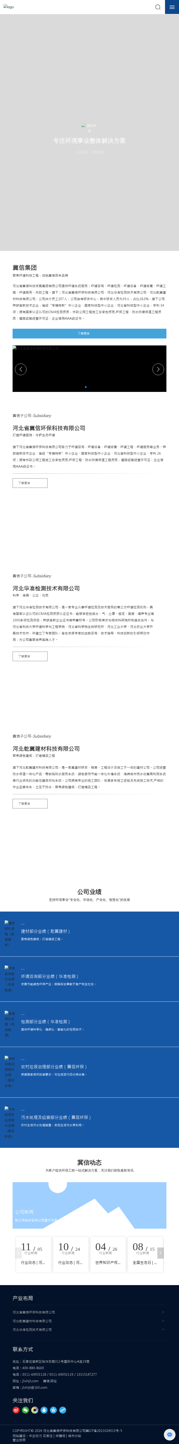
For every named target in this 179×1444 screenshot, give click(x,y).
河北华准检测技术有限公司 (32, 1330)
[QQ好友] (45, 1410)
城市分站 (74, 1436)
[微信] (26, 1410)
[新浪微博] (17, 1410)
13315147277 (86, 1374)
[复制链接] (64, 1410)
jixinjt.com (30, 1381)
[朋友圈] (36, 1410)
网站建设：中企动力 (27, 1436)
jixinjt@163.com (34, 1387)
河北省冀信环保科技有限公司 (34, 1312)
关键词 (60, 1436)
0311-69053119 (61, 1374)
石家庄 (48, 1436)
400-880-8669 (33, 1368)
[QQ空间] (54, 1410)
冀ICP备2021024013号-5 (104, 1431)
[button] (86, 387)
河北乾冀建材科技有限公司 (32, 1321)
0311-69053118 (34, 1374)
